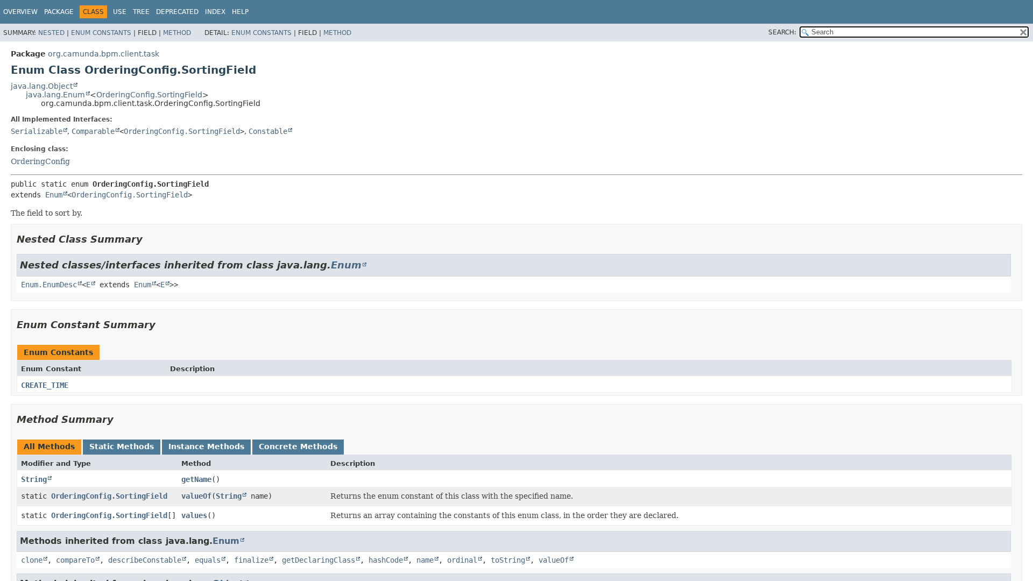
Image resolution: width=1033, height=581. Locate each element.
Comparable (93, 131)
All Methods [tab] (49, 446)
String (34, 479)
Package (59, 12)
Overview (20, 12)
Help (240, 12)
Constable (268, 131)
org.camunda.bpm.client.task (103, 53)
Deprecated (177, 12)
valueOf (196, 496)
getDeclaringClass (318, 560)
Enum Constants (101, 33)
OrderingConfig (40, 161)
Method (177, 33)
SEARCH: (782, 32)
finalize (251, 560)
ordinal (462, 560)
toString (508, 560)
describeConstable (144, 560)
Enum (53, 194)
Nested (51, 33)
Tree (141, 12)
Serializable (36, 131)
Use (119, 12)
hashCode (386, 560)
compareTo (75, 560)
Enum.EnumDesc (49, 284)
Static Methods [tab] (121, 446)
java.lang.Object (42, 86)
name (425, 560)
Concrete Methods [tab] (298, 446)
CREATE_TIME (44, 385)
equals (208, 560)
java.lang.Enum (55, 94)
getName (196, 479)
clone (32, 560)
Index (215, 12)
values (194, 515)
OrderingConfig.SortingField (149, 94)
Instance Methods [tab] (206, 446)
